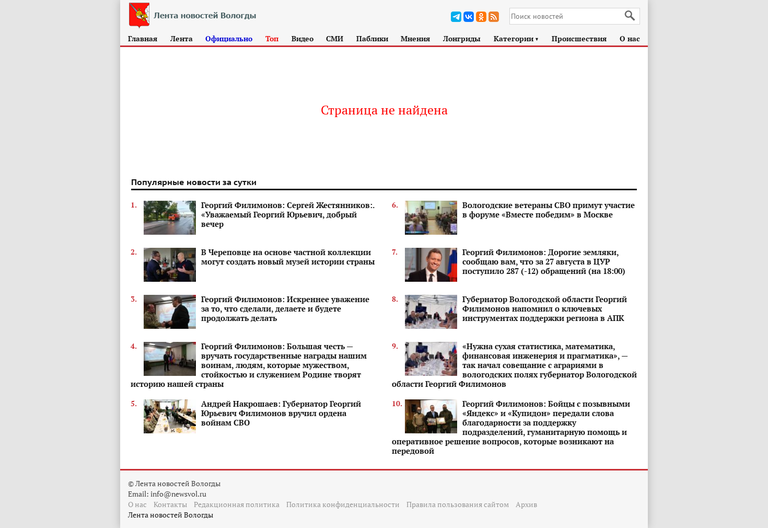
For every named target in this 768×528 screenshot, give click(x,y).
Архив (526, 504)
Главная (142, 38)
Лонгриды (462, 38)
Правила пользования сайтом (457, 504)
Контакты (170, 504)
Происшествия (579, 38)
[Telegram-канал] (456, 17)
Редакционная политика (237, 504)
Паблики (372, 38)
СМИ (334, 38)
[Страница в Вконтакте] (468, 17)
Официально (228, 38)
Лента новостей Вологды (170, 515)
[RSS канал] (493, 17)
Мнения (415, 38)
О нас (630, 38)
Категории (516, 38)
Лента (181, 38)
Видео (302, 38)
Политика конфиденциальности (343, 504)
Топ (271, 38)
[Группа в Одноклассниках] (481, 17)
